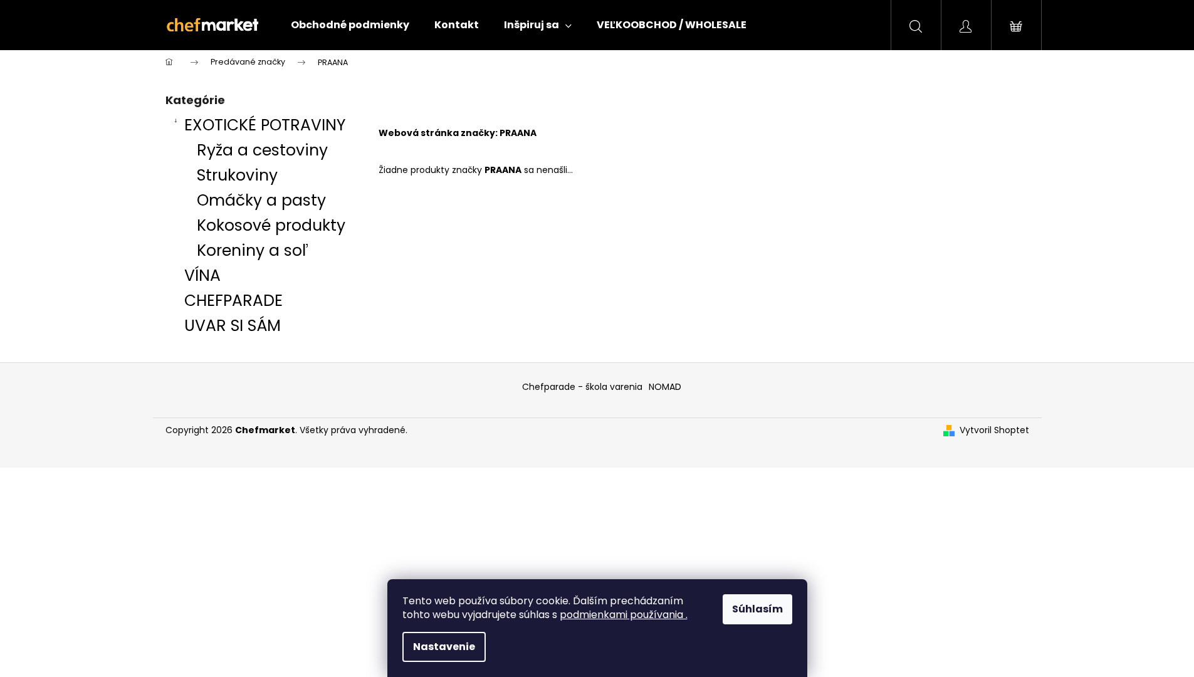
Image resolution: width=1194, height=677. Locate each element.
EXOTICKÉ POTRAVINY (264, 125)
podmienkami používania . (624, 614)
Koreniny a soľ (252, 250)
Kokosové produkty (271, 225)
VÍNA (202, 275)
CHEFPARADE (233, 301)
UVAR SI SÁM (232, 326)
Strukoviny (237, 175)
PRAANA (518, 133)
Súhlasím (757, 609)
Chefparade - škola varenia (582, 386)
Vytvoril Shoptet (994, 430)
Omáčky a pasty (261, 200)
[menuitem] (350, 25)
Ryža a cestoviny (262, 150)
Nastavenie (444, 646)
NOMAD (665, 386)
